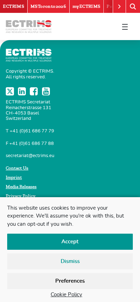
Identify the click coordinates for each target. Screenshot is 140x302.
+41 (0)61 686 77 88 (31, 143)
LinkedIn (22, 91)
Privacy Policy (21, 196)
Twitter (10, 91)
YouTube (46, 91)
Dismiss (70, 261)
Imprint (14, 177)
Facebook (34, 91)
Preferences (70, 281)
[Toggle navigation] (125, 26)
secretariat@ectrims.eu (30, 156)
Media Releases (21, 186)
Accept (70, 241)
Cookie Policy (66, 294)
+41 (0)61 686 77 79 (32, 131)
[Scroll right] (119, 6)
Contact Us (17, 168)
